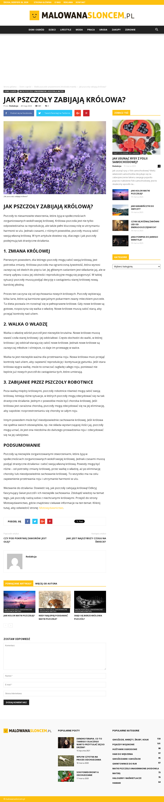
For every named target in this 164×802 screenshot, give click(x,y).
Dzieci (52, 29)
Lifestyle (65, 29)
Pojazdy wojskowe (123, 744)
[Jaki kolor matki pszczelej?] (19, 602)
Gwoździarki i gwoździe (126, 758)
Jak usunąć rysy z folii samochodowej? (130, 160)
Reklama (68, 2)
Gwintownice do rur (124, 763)
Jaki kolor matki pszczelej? (19, 615)
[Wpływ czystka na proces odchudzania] (66, 760)
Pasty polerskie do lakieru (126, 153)
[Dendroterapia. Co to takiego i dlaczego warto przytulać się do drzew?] (66, 742)
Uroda (103, 29)
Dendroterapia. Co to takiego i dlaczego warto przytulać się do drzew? (91, 743)
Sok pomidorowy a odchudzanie (88, 773)
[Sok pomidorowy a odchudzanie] (66, 776)
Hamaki (116, 782)
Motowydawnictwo (51, 508)
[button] (156, 30)
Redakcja (13, 106)
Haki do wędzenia (122, 754)
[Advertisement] (82, 57)
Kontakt (80, 2)
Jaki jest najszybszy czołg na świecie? (86, 540)
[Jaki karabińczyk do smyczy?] (120, 210)
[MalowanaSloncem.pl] (82, 15)
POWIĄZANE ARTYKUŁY (18, 583)
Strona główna (42, 2)
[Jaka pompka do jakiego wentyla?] (120, 240)
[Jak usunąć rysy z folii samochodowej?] (136, 137)
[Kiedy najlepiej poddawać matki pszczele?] (55, 602)
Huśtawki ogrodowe (124, 749)
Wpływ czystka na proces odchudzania (89, 758)
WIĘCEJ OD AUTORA (46, 583)
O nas (57, 2)
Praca (91, 29)
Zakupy (116, 29)
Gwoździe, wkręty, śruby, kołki (130, 739)
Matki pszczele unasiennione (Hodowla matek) (41, 91)
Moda (79, 29)
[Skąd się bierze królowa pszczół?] (90, 602)
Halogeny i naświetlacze (126, 778)
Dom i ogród (36, 29)
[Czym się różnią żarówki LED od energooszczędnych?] (120, 225)
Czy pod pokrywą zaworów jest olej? (25, 540)
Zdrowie (130, 29)
